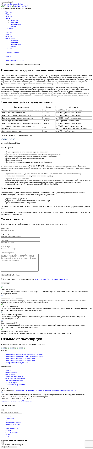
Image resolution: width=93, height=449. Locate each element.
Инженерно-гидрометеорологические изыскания (24, 356)
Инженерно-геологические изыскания (20, 358)
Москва (8, 420)
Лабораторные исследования (16, 363)
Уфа (7, 436)
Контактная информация (15, 385)
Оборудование (15, 24)
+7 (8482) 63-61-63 (21, 6)
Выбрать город (11, 382)
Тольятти (8, 434)
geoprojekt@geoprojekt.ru (13, 4)
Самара (8, 430)
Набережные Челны (13, 422)
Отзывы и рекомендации (15, 378)
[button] (9, 6)
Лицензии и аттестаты (14, 376)
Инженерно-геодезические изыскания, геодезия (24, 354)
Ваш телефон (6, 247)
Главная (8, 12)
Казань (8, 416)
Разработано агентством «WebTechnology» (17, 401)
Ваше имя (5, 228)
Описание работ (7, 253)
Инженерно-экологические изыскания (20, 361)
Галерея (13, 26)
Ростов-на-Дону (11, 428)
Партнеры (14, 20)
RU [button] (2, 4)
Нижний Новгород (12, 424)
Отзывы (8, 16)
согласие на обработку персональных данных (51, 279)
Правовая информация (14, 380)
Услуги (8, 14)
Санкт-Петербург (12, 432)
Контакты (9, 28)
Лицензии (14, 22)
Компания (5, 234)
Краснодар (9, 418)
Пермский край (7, 2)
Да (3, 447)
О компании (10, 18)
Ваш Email (5, 240)
